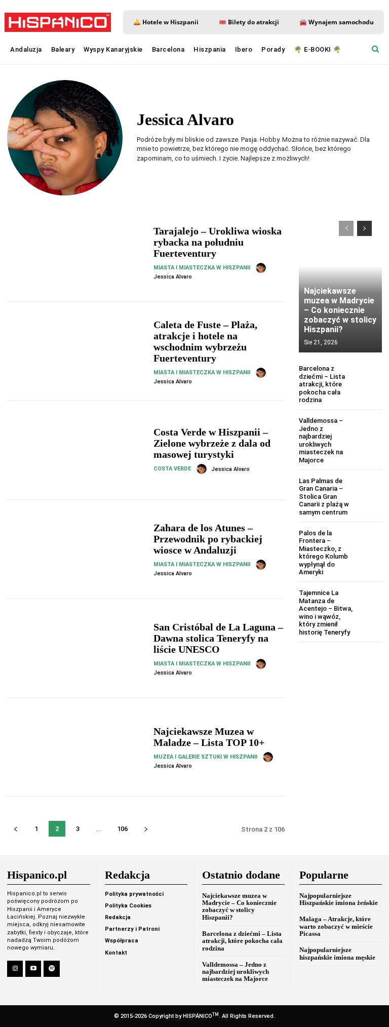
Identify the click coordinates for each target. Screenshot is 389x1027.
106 (122, 829)
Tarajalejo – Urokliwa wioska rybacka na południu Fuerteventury (217, 242)
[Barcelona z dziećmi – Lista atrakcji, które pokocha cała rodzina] (369, 377)
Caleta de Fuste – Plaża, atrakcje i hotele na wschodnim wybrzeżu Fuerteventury (205, 341)
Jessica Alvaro (172, 276)
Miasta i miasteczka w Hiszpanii (201, 267)
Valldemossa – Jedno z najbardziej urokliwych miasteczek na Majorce (321, 440)
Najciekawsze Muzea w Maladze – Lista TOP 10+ (208, 737)
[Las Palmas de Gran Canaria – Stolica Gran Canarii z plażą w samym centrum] (369, 489)
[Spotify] (51, 968)
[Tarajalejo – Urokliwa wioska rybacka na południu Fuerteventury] (76, 252)
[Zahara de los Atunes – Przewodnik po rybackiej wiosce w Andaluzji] (76, 548)
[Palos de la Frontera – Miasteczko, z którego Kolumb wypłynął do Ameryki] (369, 541)
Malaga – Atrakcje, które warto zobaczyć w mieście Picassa (336, 926)
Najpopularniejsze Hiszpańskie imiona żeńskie (338, 899)
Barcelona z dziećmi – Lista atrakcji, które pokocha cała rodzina (322, 384)
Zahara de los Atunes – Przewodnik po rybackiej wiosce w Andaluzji (207, 539)
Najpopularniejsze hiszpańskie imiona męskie (337, 953)
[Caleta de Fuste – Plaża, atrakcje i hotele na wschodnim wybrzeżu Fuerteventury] (76, 350)
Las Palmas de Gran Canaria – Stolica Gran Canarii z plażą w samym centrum (324, 496)
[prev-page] (15, 829)
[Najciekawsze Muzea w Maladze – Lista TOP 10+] (76, 746)
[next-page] (145, 829)
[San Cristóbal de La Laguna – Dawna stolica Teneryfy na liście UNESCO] (76, 648)
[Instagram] (15, 968)
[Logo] (58, 22)
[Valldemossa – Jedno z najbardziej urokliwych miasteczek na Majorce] (369, 429)
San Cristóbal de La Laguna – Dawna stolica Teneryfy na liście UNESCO (218, 638)
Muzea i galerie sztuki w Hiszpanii (205, 757)
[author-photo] (262, 268)
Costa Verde (172, 468)
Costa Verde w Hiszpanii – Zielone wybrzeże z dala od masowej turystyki (211, 443)
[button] (375, 49)
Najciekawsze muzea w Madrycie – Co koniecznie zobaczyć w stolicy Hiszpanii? (340, 310)
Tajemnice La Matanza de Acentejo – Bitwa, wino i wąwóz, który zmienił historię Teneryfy (326, 612)
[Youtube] (33, 968)
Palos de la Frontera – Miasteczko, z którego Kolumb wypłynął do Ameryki (323, 552)
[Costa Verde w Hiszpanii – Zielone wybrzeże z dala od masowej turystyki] (76, 450)
